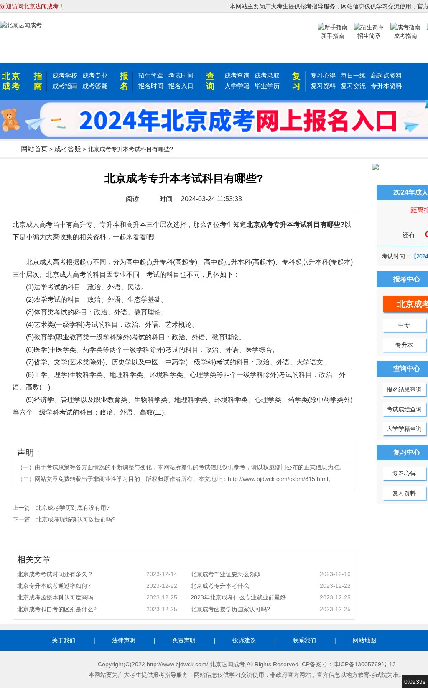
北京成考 (11, 81)
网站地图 (364, 640)
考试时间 (181, 75)
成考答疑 (94, 85)
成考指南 (64, 85)
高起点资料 (386, 75)
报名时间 (150, 85)
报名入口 (181, 85)
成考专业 (94, 75)
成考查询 (237, 75)
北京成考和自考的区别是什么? (97, 609)
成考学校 (64, 75)
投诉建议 (244, 640)
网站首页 (34, 148)
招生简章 (150, 75)
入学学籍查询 (404, 428)
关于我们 (63, 640)
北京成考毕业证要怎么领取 (271, 574)
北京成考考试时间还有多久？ (97, 574)
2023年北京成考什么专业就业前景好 (271, 597)
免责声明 (184, 640)
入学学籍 (237, 85)
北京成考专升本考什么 (271, 585)
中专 (404, 325)
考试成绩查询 (404, 409)
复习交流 (353, 85)
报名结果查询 (404, 389)
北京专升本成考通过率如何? (97, 585)
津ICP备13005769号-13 (364, 664)
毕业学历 (267, 85)
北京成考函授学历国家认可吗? (271, 609)
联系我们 (304, 640)
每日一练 (353, 75)
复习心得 (323, 75)
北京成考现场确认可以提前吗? (75, 519)
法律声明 (123, 640)
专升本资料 (386, 85)
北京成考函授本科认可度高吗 (97, 597)
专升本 (404, 344)
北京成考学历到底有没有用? (73, 507)
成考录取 (267, 75)
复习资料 (323, 85)
